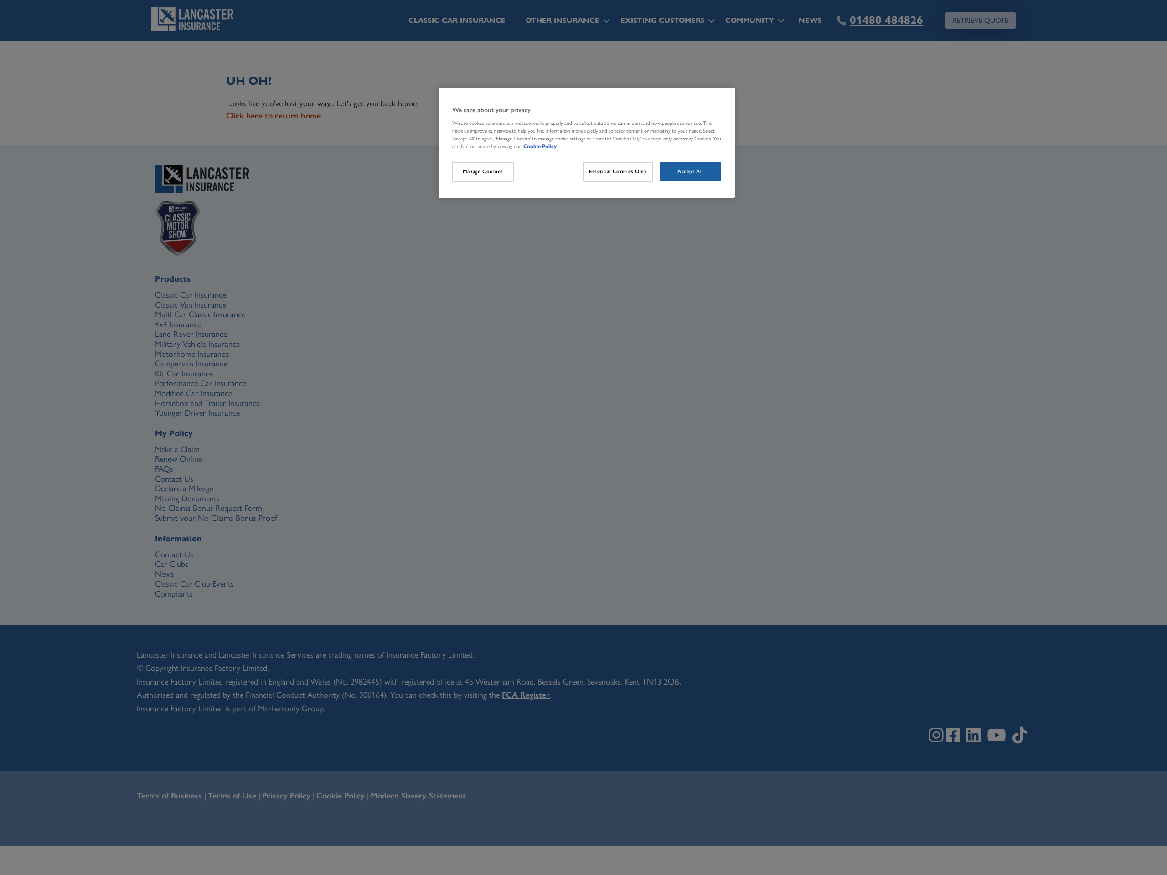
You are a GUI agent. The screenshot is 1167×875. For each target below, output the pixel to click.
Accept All (690, 171)
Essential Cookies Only (618, 171)
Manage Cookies (483, 171)
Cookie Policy (540, 146)
